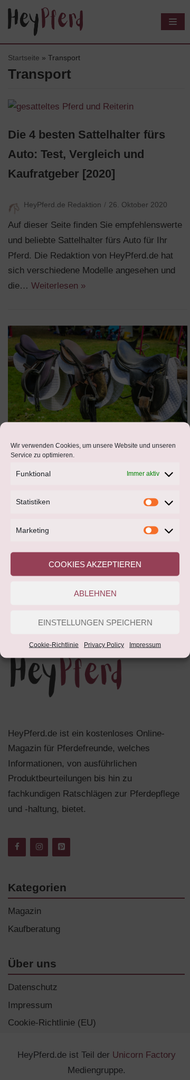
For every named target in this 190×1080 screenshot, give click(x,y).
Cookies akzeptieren (95, 563)
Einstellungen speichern (95, 621)
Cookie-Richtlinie (54, 645)
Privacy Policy (104, 645)
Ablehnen (95, 592)
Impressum (145, 645)
